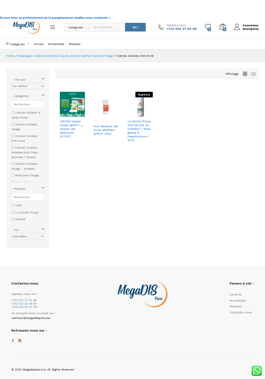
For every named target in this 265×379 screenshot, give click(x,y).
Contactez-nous (241, 312)
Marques (75, 43)
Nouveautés (56, 43)
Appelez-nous (176, 25)
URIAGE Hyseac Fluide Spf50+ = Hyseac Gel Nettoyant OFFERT (71, 129)
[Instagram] (19, 341)
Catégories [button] (17, 44)
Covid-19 (235, 294)
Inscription (251, 28)
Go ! (135, 27)
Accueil (39, 43)
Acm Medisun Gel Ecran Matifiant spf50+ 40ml (106, 130)
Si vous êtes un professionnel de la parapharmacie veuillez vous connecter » (55, 17)
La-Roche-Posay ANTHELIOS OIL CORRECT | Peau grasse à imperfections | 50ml (139, 131)
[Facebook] (12, 341)
